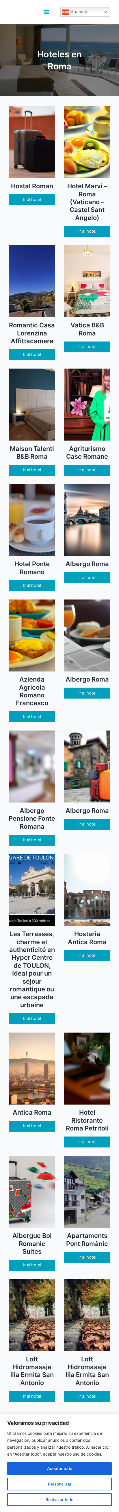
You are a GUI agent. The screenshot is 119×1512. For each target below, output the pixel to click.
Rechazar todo (59, 1499)
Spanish (78, 11)
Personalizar (59, 1483)
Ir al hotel (32, 199)
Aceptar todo (59, 1468)
